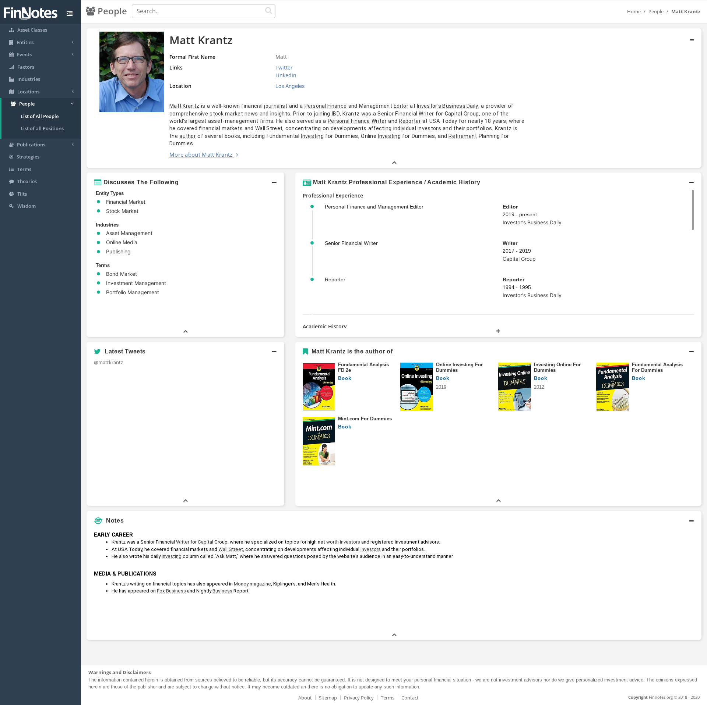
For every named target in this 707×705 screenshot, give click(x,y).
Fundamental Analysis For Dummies (657, 367)
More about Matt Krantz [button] (201, 154)
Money (241, 584)
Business (222, 591)
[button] (394, 98)
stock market (226, 114)
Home (634, 11)
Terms (387, 697)
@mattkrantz (108, 362)
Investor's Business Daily (447, 106)
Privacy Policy (359, 697)
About (305, 697)
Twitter (284, 67)
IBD (336, 114)
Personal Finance (326, 106)
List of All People (40, 116)
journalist (275, 106)
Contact (410, 697)
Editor (401, 106)
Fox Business (171, 591)
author (187, 136)
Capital (453, 114)
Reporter (410, 121)
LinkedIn (285, 75)
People (656, 11)
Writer (426, 114)
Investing (312, 136)
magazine (260, 584)
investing (172, 556)
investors (429, 128)
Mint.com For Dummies (365, 418)
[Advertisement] (623, 579)
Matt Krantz (184, 106)
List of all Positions (42, 128)
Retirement (463, 136)
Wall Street (268, 128)
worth (332, 542)
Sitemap (328, 697)
